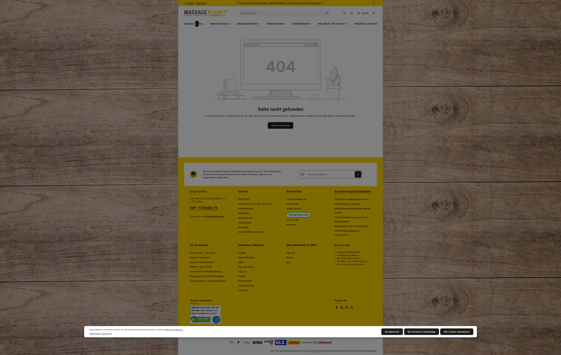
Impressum (291, 224)
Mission (290, 257)
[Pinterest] (347, 308)
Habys (241, 262)
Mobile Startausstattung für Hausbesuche (347, 233)
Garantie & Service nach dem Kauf (254, 204)
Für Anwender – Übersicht (202, 253)
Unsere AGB (292, 220)
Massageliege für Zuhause (347, 204)
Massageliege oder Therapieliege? (352, 226)
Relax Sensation (246, 267)
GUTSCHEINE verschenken (251, 232)
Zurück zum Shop (280, 125)
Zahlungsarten (245, 222)
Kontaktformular (245, 208)
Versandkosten (245, 218)
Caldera (242, 276)
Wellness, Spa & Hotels (201, 267)
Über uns (290, 253)
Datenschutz (292, 204)
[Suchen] (327, 13)
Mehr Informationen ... (174, 330)
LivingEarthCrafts (246, 285)
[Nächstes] (197, 24)
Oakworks (243, 290)
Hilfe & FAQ (243, 199)
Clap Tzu (242, 271)
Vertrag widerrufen (298, 214)
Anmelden (189, 3)
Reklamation (244, 213)
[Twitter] (342, 308)
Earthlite (242, 253)
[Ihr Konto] (351, 13)
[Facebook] (337, 308)
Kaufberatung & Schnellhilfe (353, 191)
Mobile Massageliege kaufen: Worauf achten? (353, 210)
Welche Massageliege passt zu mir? (352, 199)
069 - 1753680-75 (204, 208)
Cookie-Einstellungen (296, 199)
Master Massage (246, 257)
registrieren (201, 3)
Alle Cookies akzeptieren (457, 331)
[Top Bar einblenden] (373, 13)
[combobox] (281, 13)
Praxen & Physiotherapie (202, 262)
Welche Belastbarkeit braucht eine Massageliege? (351, 219)
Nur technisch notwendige (421, 331)
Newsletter (243, 227)
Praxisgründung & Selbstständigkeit (207, 276)
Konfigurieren (392, 331)
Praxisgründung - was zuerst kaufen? (208, 281)
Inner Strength (245, 281)
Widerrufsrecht (293, 208)
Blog (288, 262)
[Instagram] (351, 308)
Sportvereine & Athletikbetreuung (206, 271)
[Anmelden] (358, 174)
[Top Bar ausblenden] (374, 3)
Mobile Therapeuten (200, 257)
